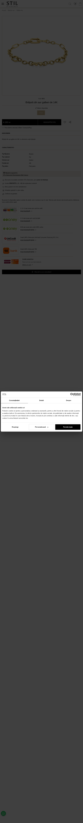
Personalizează (40, 427)
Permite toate (68, 427)
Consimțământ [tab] (14, 400)
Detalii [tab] (41, 400)
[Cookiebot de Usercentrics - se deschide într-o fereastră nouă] (72, 394)
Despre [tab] (68, 400)
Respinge (15, 427)
